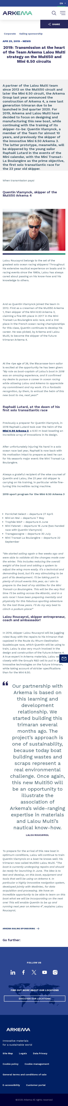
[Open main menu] (63, 13)
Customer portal (36, 1085)
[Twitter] (34, 972)
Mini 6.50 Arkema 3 (16, 430)
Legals (23, 1053)
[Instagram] (55, 972)
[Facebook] (23, 972)
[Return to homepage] (17, 13)
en (61, 3)
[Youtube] (44, 972)
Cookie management (37, 1064)
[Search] (54, 13)
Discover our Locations (35, 998)
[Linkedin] (13, 972)
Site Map (8, 1053)
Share (55, 24)
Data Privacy (40, 1053)
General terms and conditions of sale (25, 1074)
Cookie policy (10, 1064)
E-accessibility (11, 1085)
